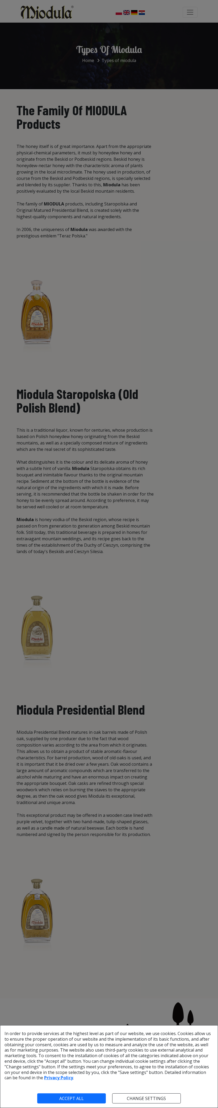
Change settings (146, 1098)
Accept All (71, 1098)
